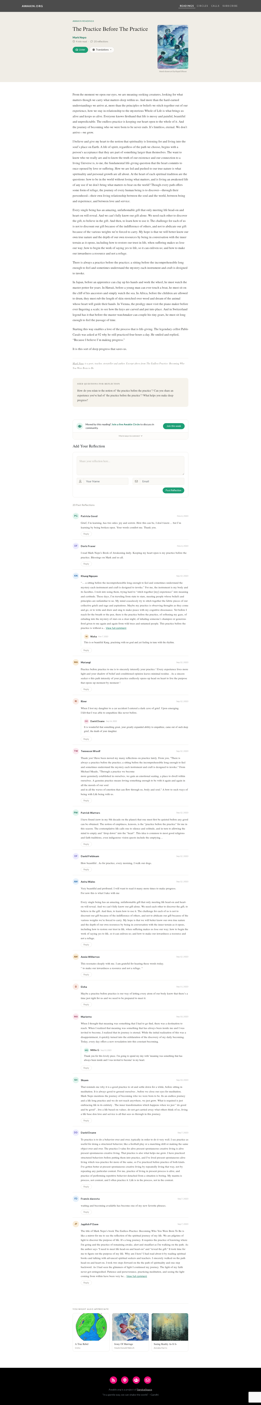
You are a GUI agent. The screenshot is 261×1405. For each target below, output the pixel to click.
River (84, 701)
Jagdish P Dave (89, 1224)
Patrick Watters (90, 812)
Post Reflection (173, 490)
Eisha (84, 986)
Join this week (174, 426)
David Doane (88, 1132)
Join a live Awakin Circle (126, 424)
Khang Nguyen (89, 575)
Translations (102, 49)
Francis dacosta (90, 1198)
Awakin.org (32, 6)
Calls (215, 5)
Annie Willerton (90, 956)
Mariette (86, 1016)
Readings (187, 5)
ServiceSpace (144, 1389)
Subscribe (230, 5)
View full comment (116, 628)
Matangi (86, 662)
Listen (82, 49)
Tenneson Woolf (90, 751)
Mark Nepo (79, 37)
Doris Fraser (88, 546)
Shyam (84, 1080)
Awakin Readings (83, 21)
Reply (86, 533)
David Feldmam (90, 856)
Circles (202, 5)
